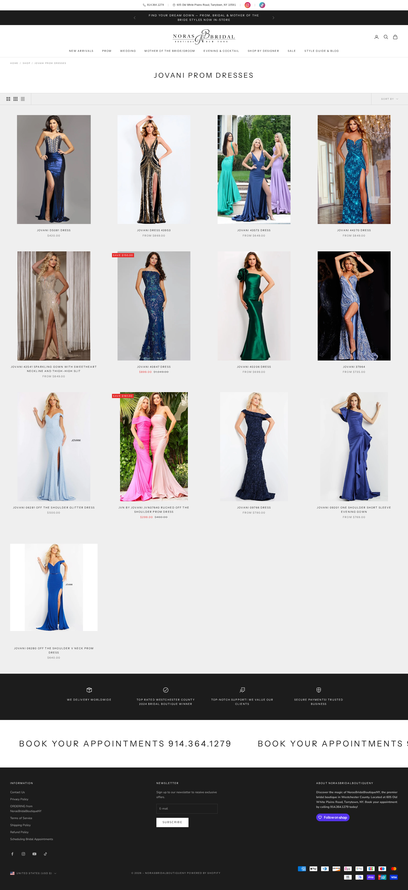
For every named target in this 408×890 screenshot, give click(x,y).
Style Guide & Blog (322, 50)
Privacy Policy (19, 799)
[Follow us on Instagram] (248, 5)
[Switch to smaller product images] (15, 99)
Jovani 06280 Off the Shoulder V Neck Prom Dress (54, 650)
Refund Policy (19, 832)
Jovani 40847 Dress (154, 366)
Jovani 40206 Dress (254, 366)
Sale (292, 50)
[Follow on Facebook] (12, 854)
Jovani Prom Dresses (50, 63)
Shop (26, 63)
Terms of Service (21, 818)
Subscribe (172, 822)
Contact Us (17, 792)
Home (14, 63)
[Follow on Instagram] (23, 854)
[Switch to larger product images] (8, 99)
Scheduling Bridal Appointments (31, 839)
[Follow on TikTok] (45, 854)
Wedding (128, 50)
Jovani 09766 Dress (254, 507)
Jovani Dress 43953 (154, 230)
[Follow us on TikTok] (262, 5)
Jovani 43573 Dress (254, 230)
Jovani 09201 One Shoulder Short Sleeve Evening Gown (354, 509)
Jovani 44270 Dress (354, 230)
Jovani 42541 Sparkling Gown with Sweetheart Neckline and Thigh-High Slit (54, 369)
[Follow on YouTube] (34, 854)
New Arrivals (81, 50)
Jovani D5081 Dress (54, 230)
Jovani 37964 (354, 366)
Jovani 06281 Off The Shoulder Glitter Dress (54, 507)
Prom (107, 50)
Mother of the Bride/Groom (169, 50)
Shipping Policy (20, 825)
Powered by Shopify (204, 873)
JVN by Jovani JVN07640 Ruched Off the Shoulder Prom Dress (154, 509)
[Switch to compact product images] (23, 99)
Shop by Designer (263, 50)
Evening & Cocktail (221, 50)
